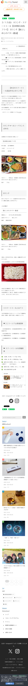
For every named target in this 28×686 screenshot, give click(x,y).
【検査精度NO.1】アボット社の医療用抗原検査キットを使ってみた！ (14, 478)
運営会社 (21, 664)
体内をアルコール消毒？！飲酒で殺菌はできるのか (14, 508)
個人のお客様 (12, 658)
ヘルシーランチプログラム (8, 41)
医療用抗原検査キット (9, 594)
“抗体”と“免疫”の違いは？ (11, 537)
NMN (5, 604)
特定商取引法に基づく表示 (8, 667)
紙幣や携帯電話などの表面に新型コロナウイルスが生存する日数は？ (14, 446)
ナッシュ (7, 621)
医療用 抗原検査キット (11, 625)
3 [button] (16, 581)
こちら (19, 112)
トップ (7, 614)
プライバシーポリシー (20, 667)
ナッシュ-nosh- (19, 661)
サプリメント (18, 597)
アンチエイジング (8, 597)
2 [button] (11, 581)
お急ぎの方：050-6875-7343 (14, 9)
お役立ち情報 (8, 628)
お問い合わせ (14, 6)
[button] (26, 2)
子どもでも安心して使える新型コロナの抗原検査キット (14, 566)
